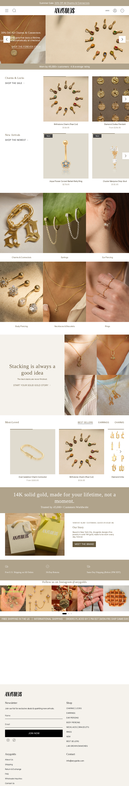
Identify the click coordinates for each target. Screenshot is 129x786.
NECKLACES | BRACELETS (77, 727)
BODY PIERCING (73, 722)
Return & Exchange (13, 769)
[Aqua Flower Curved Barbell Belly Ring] (66, 156)
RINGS (69, 732)
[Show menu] (6, 10)
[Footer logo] (13, 694)
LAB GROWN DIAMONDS (77, 746)
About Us (9, 759)
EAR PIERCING (72, 718)
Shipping (9, 764)
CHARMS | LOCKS (74, 708)
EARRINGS (70, 713)
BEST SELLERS (72, 741)
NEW (68, 736)
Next (125, 99)
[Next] (122, 39)
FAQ (7, 774)
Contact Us (9, 783)
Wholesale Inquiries (13, 778)
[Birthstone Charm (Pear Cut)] (66, 99)
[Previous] (6, 39)
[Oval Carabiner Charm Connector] (32, 451)
